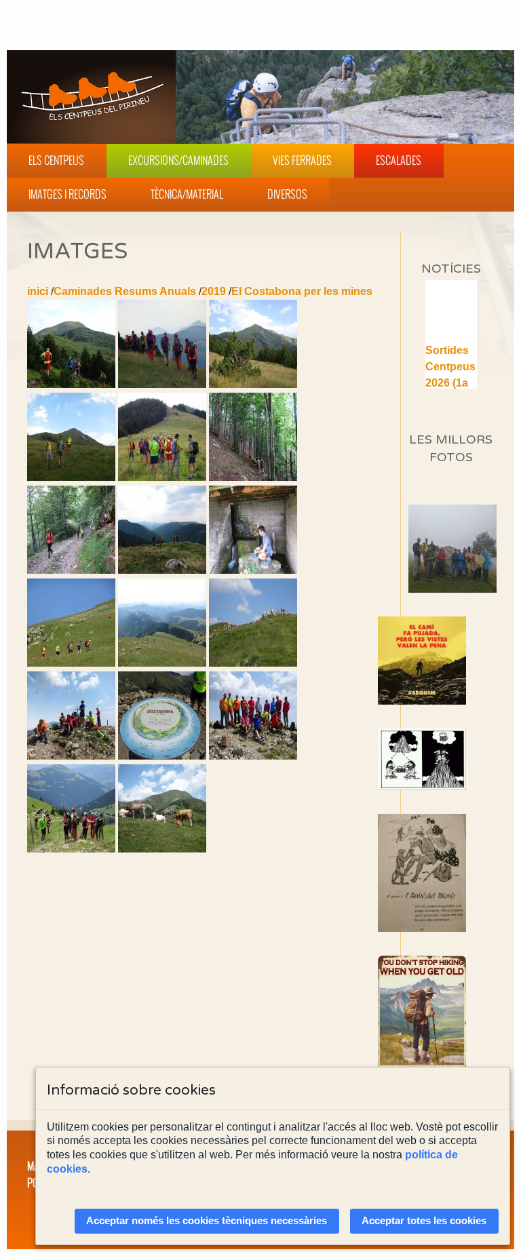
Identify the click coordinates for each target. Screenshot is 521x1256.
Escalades (398, 160)
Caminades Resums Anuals (125, 291)
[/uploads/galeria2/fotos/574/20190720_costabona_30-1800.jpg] (162, 756)
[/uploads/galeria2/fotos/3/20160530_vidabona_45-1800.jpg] (474, 589)
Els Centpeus (56, 160)
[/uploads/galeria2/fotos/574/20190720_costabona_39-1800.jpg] (162, 849)
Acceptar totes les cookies (424, 1220)
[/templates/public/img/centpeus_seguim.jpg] (451, 660)
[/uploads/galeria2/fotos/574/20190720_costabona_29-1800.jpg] (71, 756)
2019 (213, 291)
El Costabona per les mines (301, 291)
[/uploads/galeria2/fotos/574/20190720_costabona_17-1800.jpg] (162, 570)
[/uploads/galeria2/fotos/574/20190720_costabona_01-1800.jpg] (71, 384)
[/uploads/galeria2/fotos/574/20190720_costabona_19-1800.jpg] (253, 570)
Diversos (287, 194)
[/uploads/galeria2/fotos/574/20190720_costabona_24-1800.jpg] (162, 663)
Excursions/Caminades (178, 160)
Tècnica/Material (187, 194)
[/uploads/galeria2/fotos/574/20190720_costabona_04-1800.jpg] (71, 477)
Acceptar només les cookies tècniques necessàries (206, 1220)
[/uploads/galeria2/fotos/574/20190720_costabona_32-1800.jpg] (253, 756)
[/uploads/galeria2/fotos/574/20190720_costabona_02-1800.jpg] (162, 384)
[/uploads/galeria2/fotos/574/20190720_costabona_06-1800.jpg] (162, 477)
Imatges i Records (67, 194)
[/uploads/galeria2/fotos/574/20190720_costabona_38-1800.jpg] (71, 849)
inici (37, 291)
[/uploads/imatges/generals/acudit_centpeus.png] (451, 759)
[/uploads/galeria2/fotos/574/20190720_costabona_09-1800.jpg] (71, 570)
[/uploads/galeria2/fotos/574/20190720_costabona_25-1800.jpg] (253, 663)
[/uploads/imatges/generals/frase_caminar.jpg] (451, 1021)
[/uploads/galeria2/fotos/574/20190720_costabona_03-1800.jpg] (253, 384)
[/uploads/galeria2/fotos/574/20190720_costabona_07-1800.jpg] (253, 477)
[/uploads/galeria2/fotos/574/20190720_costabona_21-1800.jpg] (71, 663)
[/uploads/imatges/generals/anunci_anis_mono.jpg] (451, 872)
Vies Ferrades (302, 160)
